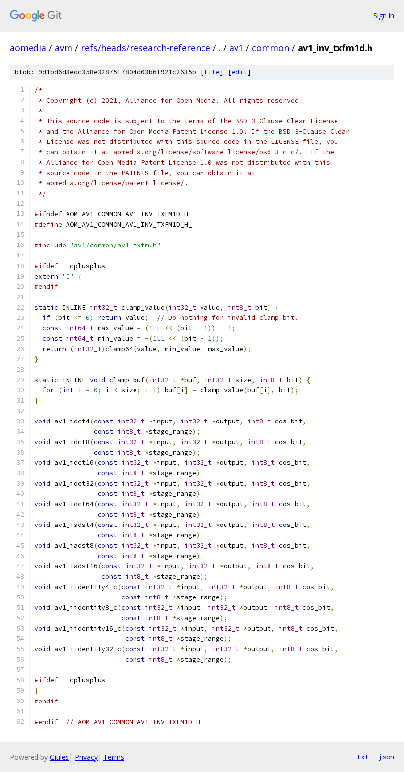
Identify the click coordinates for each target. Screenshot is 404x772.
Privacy (86, 757)
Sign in (383, 15)
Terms (113, 757)
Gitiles (59, 757)
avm (63, 48)
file (212, 72)
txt (363, 756)
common (270, 48)
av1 (236, 48)
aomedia (28, 48)
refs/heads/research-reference (145, 48)
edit (239, 72)
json (386, 756)
